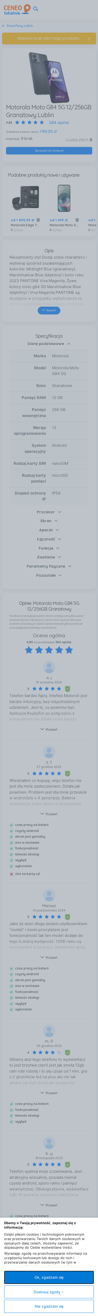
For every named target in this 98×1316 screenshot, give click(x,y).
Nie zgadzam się (49, 1306)
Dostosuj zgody (47, 1292)
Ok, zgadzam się (49, 1277)
